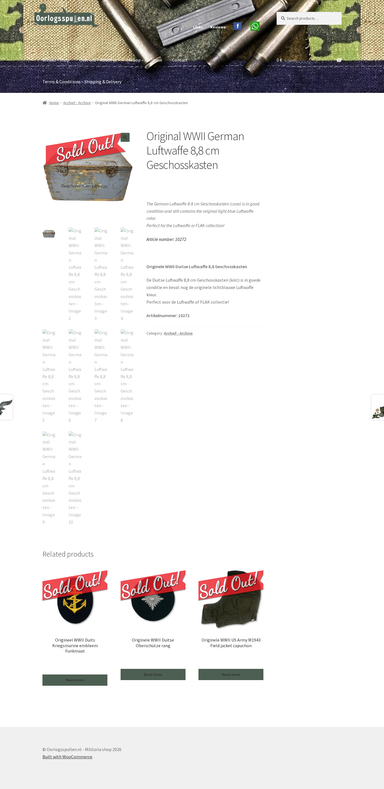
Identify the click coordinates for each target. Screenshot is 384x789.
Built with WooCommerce (67, 756)
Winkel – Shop (55, 60)
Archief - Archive (77, 102)
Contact (180, 60)
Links (198, 27)
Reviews (217, 27)
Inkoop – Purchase (144, 60)
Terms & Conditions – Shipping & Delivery (81, 81)
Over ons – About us (98, 60)
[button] (125, 137)
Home (54, 102)
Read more (75, 679)
